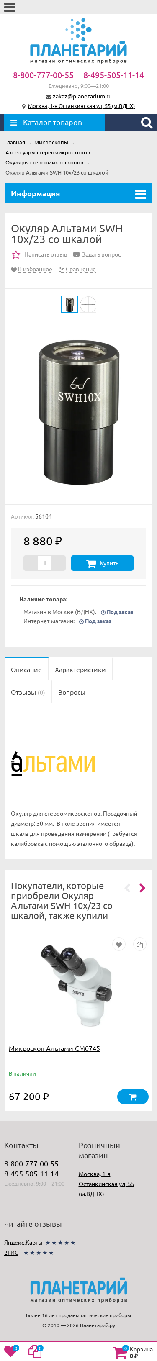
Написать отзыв (45, 254)
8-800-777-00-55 (43, 74)
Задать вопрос (98, 254)
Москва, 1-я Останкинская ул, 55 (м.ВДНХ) (81, 105)
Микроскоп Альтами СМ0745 (54, 1048)
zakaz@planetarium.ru (82, 96)
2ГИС (11, 1252)
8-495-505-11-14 (113, 74)
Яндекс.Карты (23, 1242)
